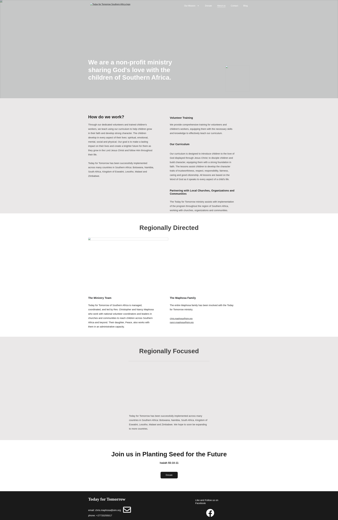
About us (221, 6)
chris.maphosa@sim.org (181, 318)
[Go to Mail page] (127, 510)
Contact (234, 6)
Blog (245, 6)
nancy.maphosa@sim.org (182, 322)
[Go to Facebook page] (210, 513)
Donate (208, 6)
